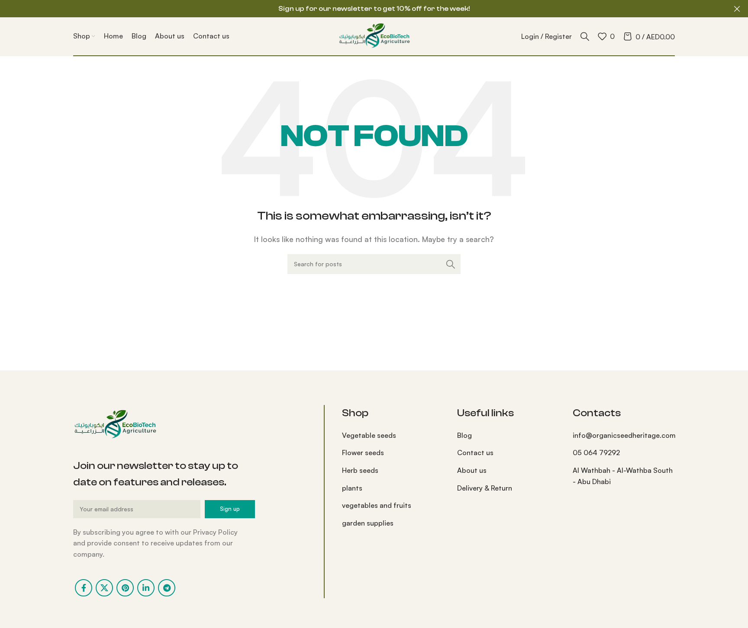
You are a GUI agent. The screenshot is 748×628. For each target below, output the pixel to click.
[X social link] (104, 587)
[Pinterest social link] (125, 587)
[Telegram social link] (166, 587)
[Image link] (114, 424)
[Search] (584, 36)
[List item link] (393, 435)
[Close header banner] (737, 8)
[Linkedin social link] (146, 587)
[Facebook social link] (83, 587)
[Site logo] (374, 35)
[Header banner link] (361, 8)
